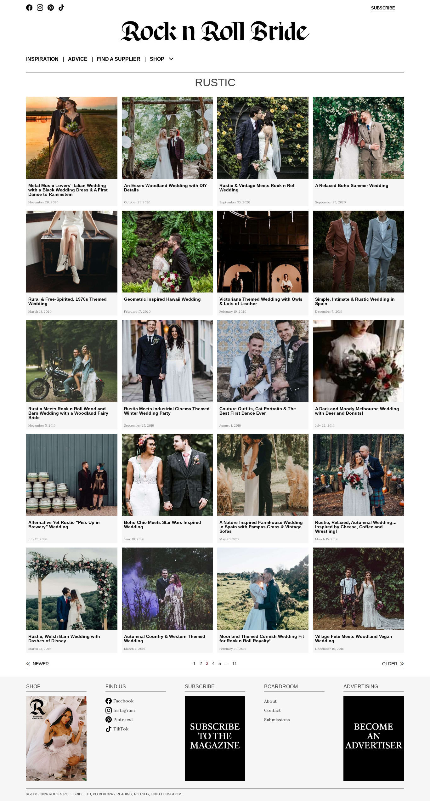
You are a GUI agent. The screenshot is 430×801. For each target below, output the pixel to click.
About (270, 701)
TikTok (120, 729)
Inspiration (42, 59)
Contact (272, 710)
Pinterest (123, 719)
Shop (157, 59)
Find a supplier (118, 59)
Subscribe (383, 8)
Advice (78, 59)
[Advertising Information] (373, 738)
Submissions (277, 719)
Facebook (123, 701)
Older (389, 663)
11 (234, 663)
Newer (41, 663)
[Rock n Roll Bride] (215, 30)
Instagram (124, 710)
